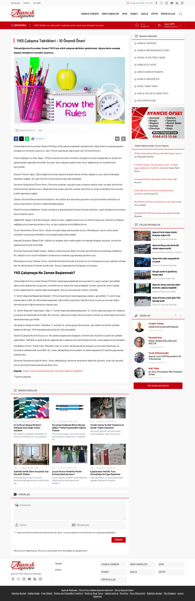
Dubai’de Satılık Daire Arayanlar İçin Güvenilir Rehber (31, 472)
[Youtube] (172, 3)
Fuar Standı (46, 593)
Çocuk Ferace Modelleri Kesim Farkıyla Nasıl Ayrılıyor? (67, 472)
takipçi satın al (111, 593)
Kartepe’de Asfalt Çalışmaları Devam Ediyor (153, 179)
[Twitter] (161, 3)
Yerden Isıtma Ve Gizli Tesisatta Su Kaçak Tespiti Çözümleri (107, 426)
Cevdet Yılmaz (156, 323)
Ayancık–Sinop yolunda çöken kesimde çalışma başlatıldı (166, 286)
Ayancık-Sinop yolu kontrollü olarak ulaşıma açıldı (165, 247)
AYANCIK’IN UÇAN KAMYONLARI (163, 327)
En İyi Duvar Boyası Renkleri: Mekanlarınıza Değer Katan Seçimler (28, 427)
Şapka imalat (34, 593)
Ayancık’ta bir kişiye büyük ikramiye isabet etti (164, 234)
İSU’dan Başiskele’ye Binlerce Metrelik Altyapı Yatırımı (158, 153)
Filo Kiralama (170, 593)
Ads (15, 421)
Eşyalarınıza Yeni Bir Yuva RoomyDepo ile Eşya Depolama (105, 472)
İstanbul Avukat (19, 593)
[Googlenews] (182, 3)
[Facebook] (156, 3)
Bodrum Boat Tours (94, 593)
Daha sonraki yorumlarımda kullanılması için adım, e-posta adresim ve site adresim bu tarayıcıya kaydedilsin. (66, 532)
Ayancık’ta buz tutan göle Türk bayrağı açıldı (166, 299)
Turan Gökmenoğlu (159, 352)
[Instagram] (167, 3)
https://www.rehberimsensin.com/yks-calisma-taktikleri (53, 370)
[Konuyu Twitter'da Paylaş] (21, 138)
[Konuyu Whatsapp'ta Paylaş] (27, 138)
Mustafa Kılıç (155, 337)
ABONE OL (40, 138)
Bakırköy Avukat (154, 593)
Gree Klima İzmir (137, 593)
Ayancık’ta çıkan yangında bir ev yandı (165, 260)
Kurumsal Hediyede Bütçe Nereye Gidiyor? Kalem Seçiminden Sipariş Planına (69, 427)
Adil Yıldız (154, 368)
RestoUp (124, 593)
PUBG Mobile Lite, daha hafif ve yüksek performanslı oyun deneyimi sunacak (68, 25)
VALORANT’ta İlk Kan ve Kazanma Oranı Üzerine (156, 201)
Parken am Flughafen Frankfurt (68, 593)
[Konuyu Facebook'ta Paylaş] (16, 138)
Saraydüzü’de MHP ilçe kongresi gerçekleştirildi (155, 213)
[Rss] (177, 3)
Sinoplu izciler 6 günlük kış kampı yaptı (164, 273)
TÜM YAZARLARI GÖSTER (158, 385)
